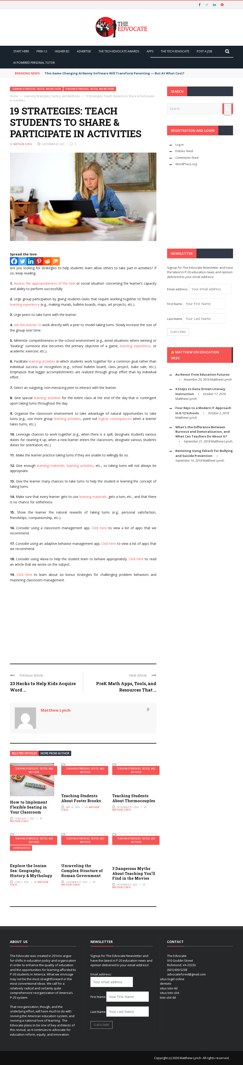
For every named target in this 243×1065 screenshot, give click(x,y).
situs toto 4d (169, 988)
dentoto (165, 983)
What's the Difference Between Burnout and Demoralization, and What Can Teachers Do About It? (202, 431)
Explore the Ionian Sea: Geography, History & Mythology (31, 870)
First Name (174, 304)
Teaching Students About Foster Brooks (81, 798)
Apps (150, 51)
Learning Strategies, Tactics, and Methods (36, 89)
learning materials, (51, 465)
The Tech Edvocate (175, 51)
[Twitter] (22, 261)
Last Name (174, 319)
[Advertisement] (83, 621)
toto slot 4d (168, 997)
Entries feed (184, 151)
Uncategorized (21, 848)
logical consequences (114, 418)
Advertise (84, 51)
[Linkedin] (31, 261)
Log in (179, 144)
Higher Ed (62, 51)
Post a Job (204, 51)
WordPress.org (186, 164)
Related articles (24, 753)
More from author (55, 753)
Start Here (21, 51)
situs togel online (172, 979)
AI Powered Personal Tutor (34, 63)
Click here (99, 528)
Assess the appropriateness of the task (44, 283)
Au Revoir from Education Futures (202, 374)
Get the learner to (27, 325)
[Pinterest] (39, 261)
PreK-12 (42, 51)
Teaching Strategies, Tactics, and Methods (89, 89)
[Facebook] (14, 261)
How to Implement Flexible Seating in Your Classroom (28, 807)
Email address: (178, 289)
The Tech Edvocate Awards (118, 51)
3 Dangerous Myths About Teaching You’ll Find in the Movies (133, 873)
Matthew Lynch (23, 144)
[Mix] (55, 261)
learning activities (42, 361)
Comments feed (186, 157)
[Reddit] (47, 261)
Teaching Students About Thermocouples (133, 798)
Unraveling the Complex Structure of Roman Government (82, 870)
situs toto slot (169, 993)
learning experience (25, 304)
